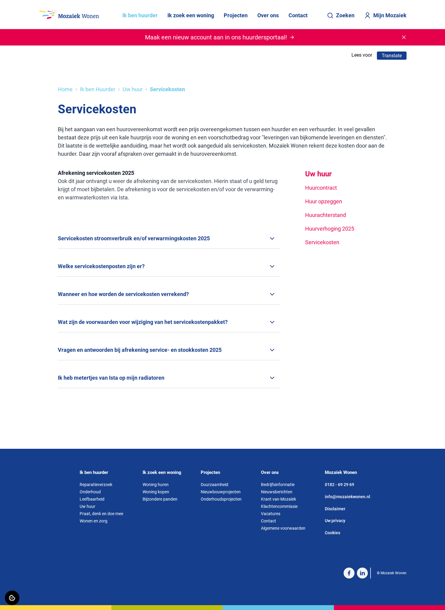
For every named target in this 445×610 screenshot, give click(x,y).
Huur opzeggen (323, 201)
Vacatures (270, 513)
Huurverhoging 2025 (329, 228)
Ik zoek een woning (190, 15)
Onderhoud (90, 491)
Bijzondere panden (160, 499)
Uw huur (133, 89)
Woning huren (156, 484)
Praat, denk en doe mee (101, 513)
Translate (392, 55)
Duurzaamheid (214, 484)
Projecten (236, 15)
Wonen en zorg (93, 520)
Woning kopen (156, 491)
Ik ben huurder (140, 15)
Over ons (268, 15)
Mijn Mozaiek (390, 15)
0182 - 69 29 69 (339, 484)
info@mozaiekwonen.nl (347, 496)
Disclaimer (335, 508)
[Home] (68, 14)
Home (65, 89)
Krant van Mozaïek (278, 499)
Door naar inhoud (23, 8)
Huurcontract (321, 188)
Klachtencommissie (279, 506)
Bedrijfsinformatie (278, 484)
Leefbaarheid (92, 499)
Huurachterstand (325, 215)
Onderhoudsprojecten (221, 499)
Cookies (332, 532)
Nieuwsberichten (276, 491)
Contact (298, 15)
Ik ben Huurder (97, 89)
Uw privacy (335, 520)
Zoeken (345, 15)
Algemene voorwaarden (283, 528)
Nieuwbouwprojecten (221, 491)
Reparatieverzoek (96, 484)
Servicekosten (322, 242)
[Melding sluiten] (404, 37)
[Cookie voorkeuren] (12, 598)
